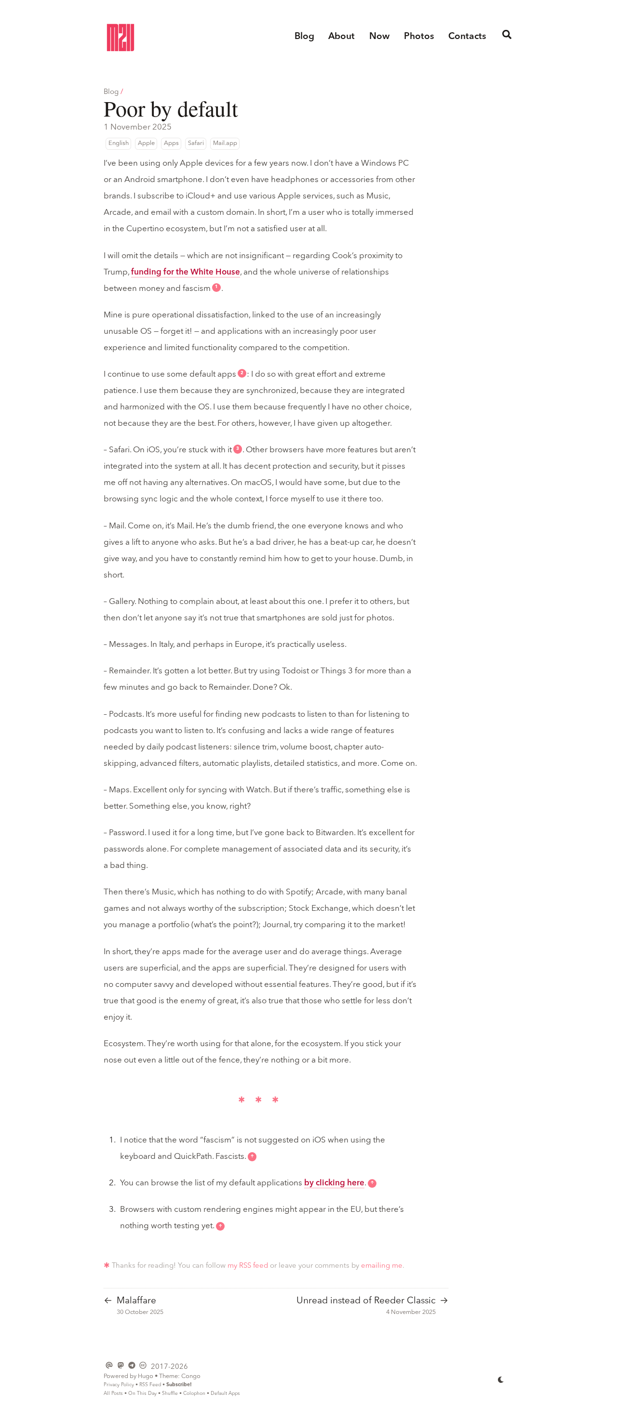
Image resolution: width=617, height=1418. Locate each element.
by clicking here (334, 1183)
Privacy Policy (119, 1384)
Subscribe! (179, 1384)
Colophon (194, 1393)
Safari (196, 143)
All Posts (113, 1393)
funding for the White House (185, 272)
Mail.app (225, 143)
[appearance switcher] (501, 1379)
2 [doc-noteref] (242, 373)
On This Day (142, 1393)
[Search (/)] (506, 37)
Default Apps (225, 1393)
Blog (111, 92)
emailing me (381, 1266)
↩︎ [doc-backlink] (252, 1156)
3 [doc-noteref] (237, 448)
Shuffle (170, 1393)
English (118, 143)
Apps (171, 143)
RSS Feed (150, 1384)
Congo (191, 1376)
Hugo (145, 1376)
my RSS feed (248, 1266)
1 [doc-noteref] (216, 287)
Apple (146, 143)
